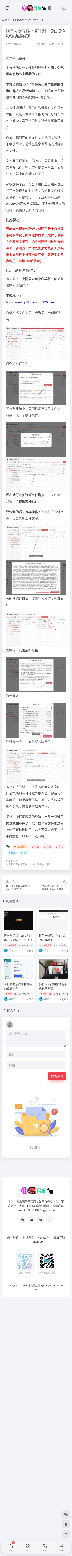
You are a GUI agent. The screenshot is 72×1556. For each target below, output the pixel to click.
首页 (7, 19)
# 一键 (63, 945)
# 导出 (12, 852)
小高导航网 (34, 1285)
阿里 (51, 167)
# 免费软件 (24, 993)
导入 (16, 90)
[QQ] (31, 1219)
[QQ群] (49, 1219)
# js (56, 945)
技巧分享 (31, 19)
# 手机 (66, 993)
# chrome (23, 945)
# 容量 (47, 846)
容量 (31, 114)
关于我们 (12, 1237)
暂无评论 (13, 1010)
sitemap (38, 1241)
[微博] (40, 1219)
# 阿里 (24, 852)
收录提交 (28, 1237)
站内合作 (43, 1237)
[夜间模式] (66, 1534)
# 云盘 (35, 846)
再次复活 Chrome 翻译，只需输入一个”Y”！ (18, 937)
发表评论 (57, 1076)
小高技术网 (18, 19)
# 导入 (59, 846)
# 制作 (57, 993)
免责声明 (59, 1237)
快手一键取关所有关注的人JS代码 (53, 937)
